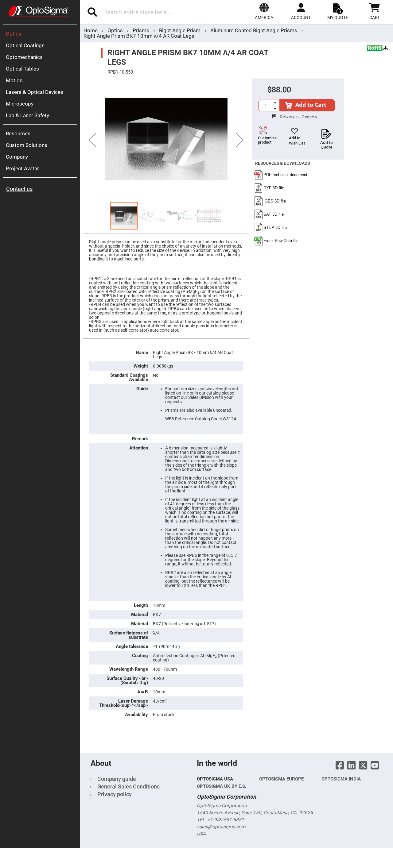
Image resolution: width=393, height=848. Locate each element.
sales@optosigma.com (221, 827)
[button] (264, 11)
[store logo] (38, 11)
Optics (115, 30)
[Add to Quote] (326, 132)
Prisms (141, 30)
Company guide (116, 779)
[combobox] (143, 12)
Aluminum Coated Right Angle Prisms (253, 30)
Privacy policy (114, 794)
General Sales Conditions (128, 786)
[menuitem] (41, 34)
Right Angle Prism (180, 30)
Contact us (19, 189)
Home (91, 30)
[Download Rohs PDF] (377, 49)
